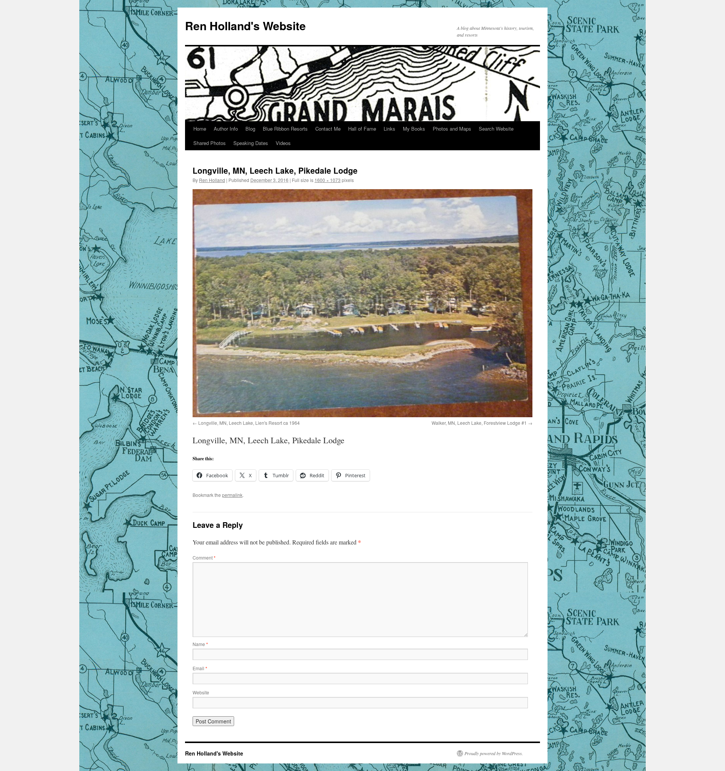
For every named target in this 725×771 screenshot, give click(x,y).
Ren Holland (212, 180)
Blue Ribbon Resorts (285, 128)
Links (389, 128)
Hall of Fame (362, 128)
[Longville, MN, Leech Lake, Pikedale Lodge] (362, 303)
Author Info (226, 128)
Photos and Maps (452, 128)
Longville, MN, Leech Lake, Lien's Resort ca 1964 (249, 422)
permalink (232, 495)
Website (201, 692)
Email (200, 668)
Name (200, 644)
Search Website (496, 128)
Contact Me (328, 128)
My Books (414, 128)
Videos (283, 142)
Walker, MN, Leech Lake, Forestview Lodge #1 (479, 422)
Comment (204, 557)
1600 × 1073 (328, 180)
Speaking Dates (250, 142)
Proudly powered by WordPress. (493, 753)
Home (199, 128)
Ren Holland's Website (245, 25)
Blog (250, 128)
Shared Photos (209, 142)
